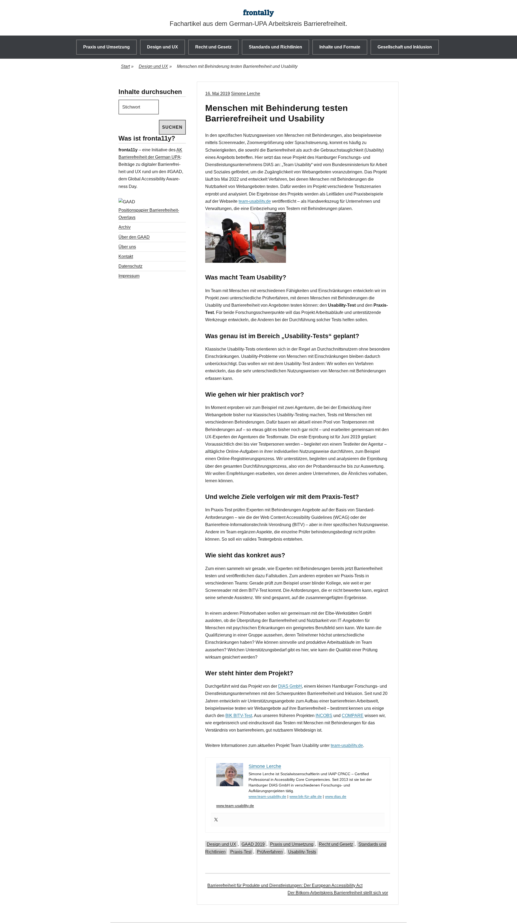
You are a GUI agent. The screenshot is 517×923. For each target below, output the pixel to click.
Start (127, 66)
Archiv (124, 227)
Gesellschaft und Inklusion (405, 47)
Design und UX (162, 47)
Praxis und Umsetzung (106, 47)
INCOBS (324, 715)
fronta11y (258, 12)
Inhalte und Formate (339, 47)
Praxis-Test (240, 851)
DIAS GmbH (290, 686)
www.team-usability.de (267, 796)
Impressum (128, 276)
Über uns (127, 246)
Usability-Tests (302, 851)
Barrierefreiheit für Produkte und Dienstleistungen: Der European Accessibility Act (284, 885)
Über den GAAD (134, 237)
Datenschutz (130, 266)
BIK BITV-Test (238, 715)
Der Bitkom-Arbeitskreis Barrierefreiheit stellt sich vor (338, 892)
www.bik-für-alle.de (305, 796)
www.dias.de (335, 796)
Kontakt (125, 256)
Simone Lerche (245, 93)
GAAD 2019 (253, 844)
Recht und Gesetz (213, 47)
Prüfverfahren (270, 851)
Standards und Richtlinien (275, 47)
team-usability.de (255, 201)
